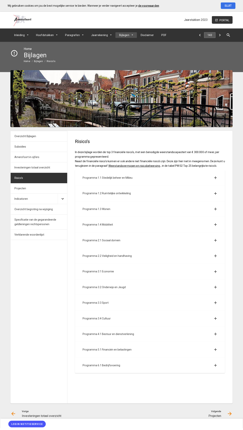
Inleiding (19, 35)
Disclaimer (147, 35)
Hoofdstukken (45, 35)
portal (224, 20)
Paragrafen (72, 35)
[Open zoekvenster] (228, 35)
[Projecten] (219, 35)
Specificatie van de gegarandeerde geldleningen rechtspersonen (35, 222)
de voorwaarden (148, 5)
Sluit (228, 5)
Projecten (20, 188)
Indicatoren (21, 198)
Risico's (51, 61)
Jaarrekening (99, 35)
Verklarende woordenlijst (29, 234)
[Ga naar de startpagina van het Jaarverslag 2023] (22, 19)
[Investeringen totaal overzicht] (200, 35)
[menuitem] (21, 35)
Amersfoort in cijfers (26, 157)
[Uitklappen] (62, 199)
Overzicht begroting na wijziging (33, 209)
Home (27, 61)
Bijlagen (124, 35)
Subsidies (20, 146)
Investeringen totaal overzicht (32, 167)
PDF (163, 35)
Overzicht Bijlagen (25, 136)
